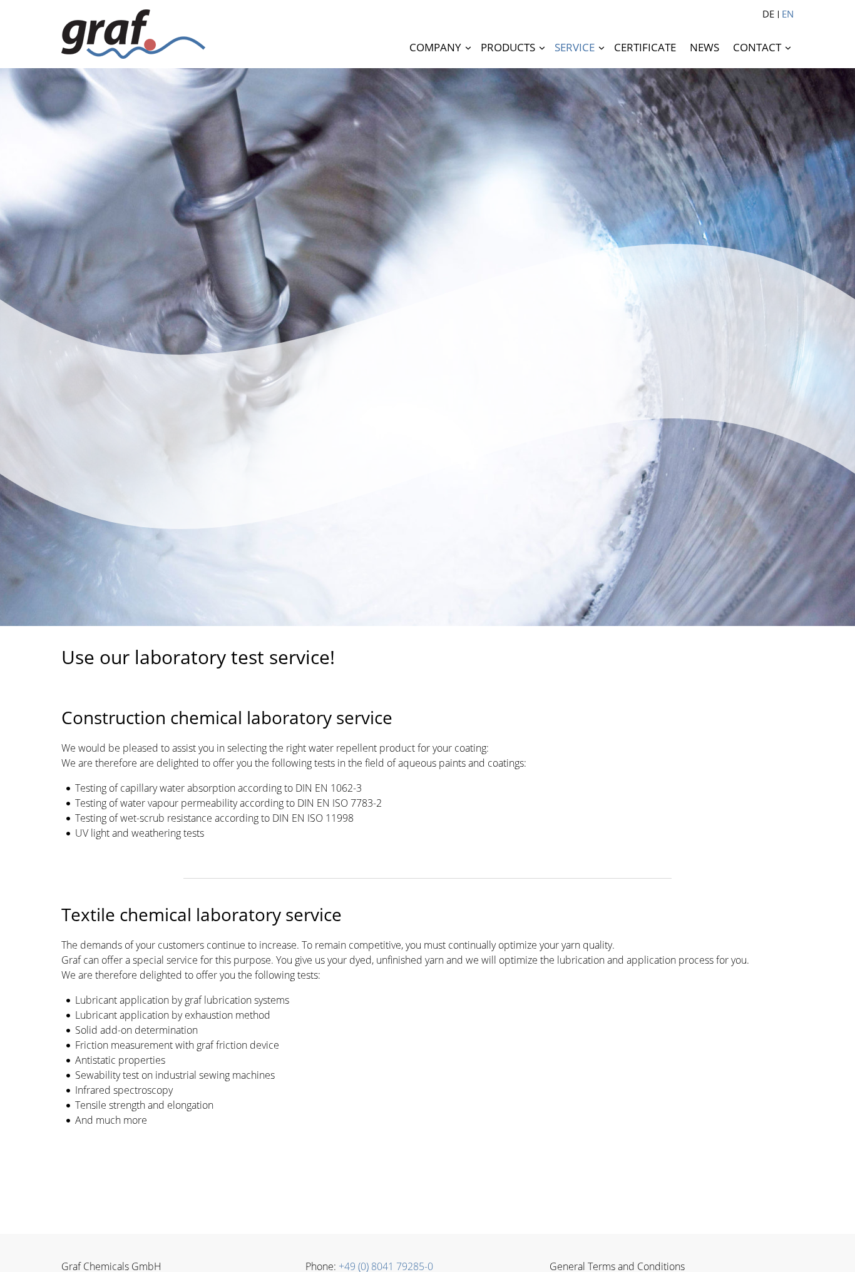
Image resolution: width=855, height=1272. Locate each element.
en (788, 14)
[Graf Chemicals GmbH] (133, 34)
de (768, 14)
